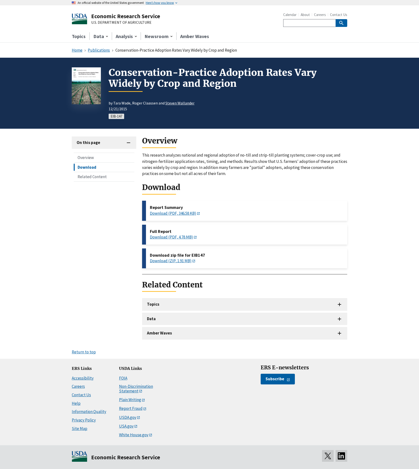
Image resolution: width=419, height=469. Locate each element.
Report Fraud (131, 408)
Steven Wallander (179, 103)
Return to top (84, 352)
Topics (79, 36)
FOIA (123, 378)
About (305, 14)
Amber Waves (194, 36)
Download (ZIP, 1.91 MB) (171, 260)
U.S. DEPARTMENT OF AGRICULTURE (121, 22)
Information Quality (89, 411)
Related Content (92, 176)
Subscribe (275, 379)
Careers (320, 14)
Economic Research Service (125, 16)
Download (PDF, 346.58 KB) (173, 213)
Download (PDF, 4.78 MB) (171, 237)
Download (87, 167)
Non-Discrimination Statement (136, 389)
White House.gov (133, 434)
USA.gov (126, 426)
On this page (88, 142)
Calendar (290, 14)
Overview (86, 157)
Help (76, 403)
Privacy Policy (84, 420)
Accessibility (83, 378)
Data (151, 318)
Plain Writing (130, 399)
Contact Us (338, 14)
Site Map (79, 428)
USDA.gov (127, 417)
